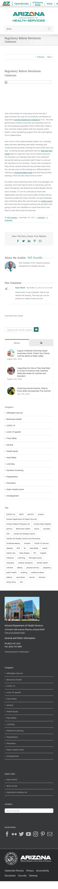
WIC (21, 582)
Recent (17, 343)
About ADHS (11, 779)
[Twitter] (21, 834)
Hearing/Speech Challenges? (17, 651)
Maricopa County (35, 558)
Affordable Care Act (14, 412)
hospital (43, 553)
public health (11, 572)
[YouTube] (28, 834)
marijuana (10, 563)
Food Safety (11, 438)
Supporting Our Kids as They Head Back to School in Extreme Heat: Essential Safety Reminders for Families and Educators (33, 372)
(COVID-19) (10, 514)
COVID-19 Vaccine (41, 543)
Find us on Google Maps (15, 632)
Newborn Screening (14, 470)
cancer (36, 529)
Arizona (41, 514)
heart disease (24, 553)
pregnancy (47, 567)
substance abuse (37, 572)
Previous (40, 57)
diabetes (9, 548)
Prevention (11, 483)
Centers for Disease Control (24, 533)
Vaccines (42, 577)
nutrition (9, 567)
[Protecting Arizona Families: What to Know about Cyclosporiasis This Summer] (11, 388)
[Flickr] (14, 834)
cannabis (46, 529)
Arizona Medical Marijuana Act (18, 524)
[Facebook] (7, 834)
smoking (24, 572)
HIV (34, 553)
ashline (9, 529)
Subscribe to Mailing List (16, 792)
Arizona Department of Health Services (21, 519)
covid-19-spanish (13, 432)
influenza (10, 558)
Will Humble (12, 217)
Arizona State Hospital (42, 524)
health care (10, 553)
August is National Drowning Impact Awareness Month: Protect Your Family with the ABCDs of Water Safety (33, 353)
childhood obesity (13, 543)
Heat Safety (11, 457)
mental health (42, 563)
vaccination (20, 577)
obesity (20, 567)
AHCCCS (30, 514)
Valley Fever (11, 582)
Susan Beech (20, 287)
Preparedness (12, 476)
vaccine (32, 577)
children (27, 543)
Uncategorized (12, 495)
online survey (46, 201)
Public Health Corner (15, 489)
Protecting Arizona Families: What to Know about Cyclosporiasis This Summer (34, 389)
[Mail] (49, 834)
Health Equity (12, 451)
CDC (8, 533)
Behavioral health (23, 529)
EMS (18, 548)
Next (49, 57)
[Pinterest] (42, 834)
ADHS (21, 514)
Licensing (41, 217)
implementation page (23, 172)
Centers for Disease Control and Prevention (23, 538)
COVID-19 (10, 425)
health (44, 548)
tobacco (9, 577)
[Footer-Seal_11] (28, 853)
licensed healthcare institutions (27, 119)
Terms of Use (11, 786)
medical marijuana (25, 563)
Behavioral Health (14, 419)
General (9, 444)
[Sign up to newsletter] (36, 329)
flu (25, 548)
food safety (34, 548)
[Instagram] (35, 834)
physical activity (32, 567)
